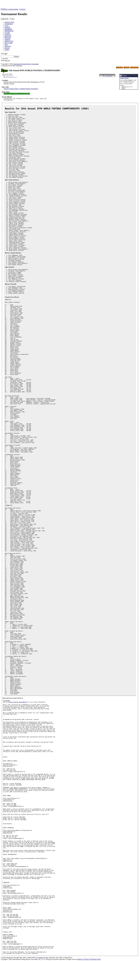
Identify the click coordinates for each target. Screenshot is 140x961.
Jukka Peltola (124, 78)
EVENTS (22, 9)
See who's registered (107, 76)
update (41, 957)
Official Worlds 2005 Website (17, 702)
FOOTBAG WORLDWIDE (9, 9)
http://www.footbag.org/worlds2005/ (17, 93)
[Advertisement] (12, 3)
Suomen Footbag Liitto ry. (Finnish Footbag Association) (21, 89)
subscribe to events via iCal (11, 77)
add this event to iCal (9, 75)
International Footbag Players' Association (26, 64)
